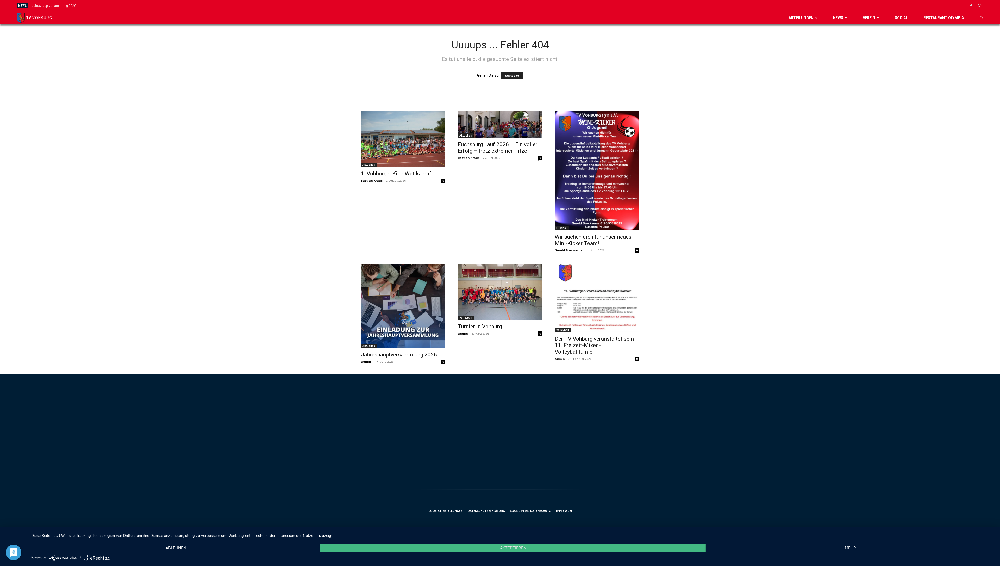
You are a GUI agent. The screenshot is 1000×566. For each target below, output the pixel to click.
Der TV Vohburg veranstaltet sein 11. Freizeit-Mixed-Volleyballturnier (594, 345)
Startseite (512, 75)
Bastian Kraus (372, 180)
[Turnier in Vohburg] (500, 292)
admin (366, 362)
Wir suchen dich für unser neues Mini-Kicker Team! (593, 240)
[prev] (570, 5)
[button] (981, 17)
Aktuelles (368, 165)
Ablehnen (176, 547)
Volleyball (465, 317)
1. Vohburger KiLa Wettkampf (396, 173)
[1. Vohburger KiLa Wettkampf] (403, 139)
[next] (578, 5)
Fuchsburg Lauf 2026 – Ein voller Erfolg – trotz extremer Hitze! (498, 147)
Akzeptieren (513, 547)
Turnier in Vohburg (480, 326)
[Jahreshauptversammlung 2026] (403, 306)
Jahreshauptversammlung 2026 (54, 6)
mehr (850, 547)
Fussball (561, 228)
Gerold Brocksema (569, 250)
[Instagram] (979, 6)
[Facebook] (971, 6)
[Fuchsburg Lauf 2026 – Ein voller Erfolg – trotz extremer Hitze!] (500, 124)
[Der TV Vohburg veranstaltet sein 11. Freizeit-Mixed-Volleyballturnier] (597, 298)
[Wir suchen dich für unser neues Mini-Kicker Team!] (597, 170)
